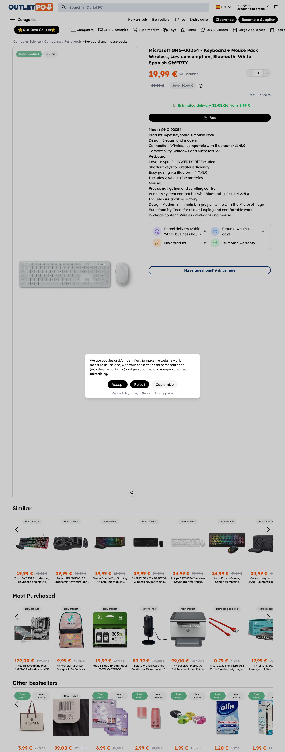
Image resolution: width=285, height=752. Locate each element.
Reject (139, 384)
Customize (165, 384)
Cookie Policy (120, 393)
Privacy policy (164, 393)
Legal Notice (142, 393)
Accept (118, 384)
